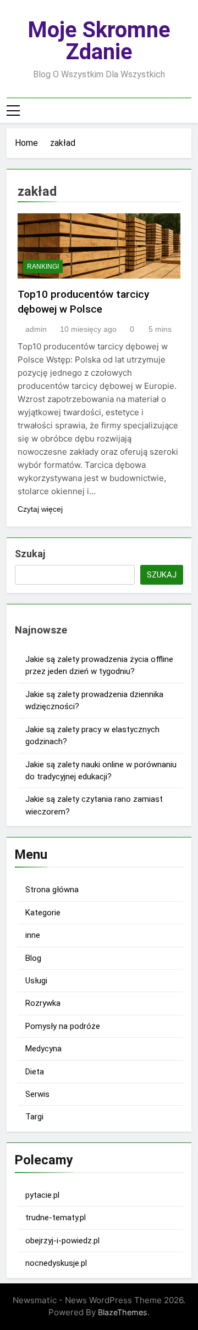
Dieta (34, 1072)
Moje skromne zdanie (99, 41)
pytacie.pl (42, 1195)
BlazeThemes (122, 1312)
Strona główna (52, 890)
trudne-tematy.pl (55, 1218)
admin (36, 329)
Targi (34, 1117)
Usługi (36, 981)
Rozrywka (43, 1003)
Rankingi (43, 266)
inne (32, 935)
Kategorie (43, 913)
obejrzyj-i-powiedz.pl (62, 1241)
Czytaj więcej (40, 509)
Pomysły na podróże (62, 1026)
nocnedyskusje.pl (56, 1263)
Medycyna (43, 1049)
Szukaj (30, 553)
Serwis (37, 1094)
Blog (33, 958)
